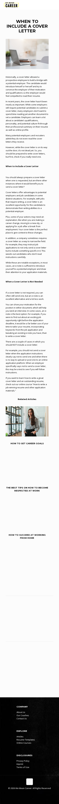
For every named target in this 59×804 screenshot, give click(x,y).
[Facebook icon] (26, 792)
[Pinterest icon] (33, 792)
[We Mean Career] (11, 5)
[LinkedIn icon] (29, 792)
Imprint (20, 764)
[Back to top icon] (29, 781)
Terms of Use (23, 767)
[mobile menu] (54, 4)
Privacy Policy (23, 760)
